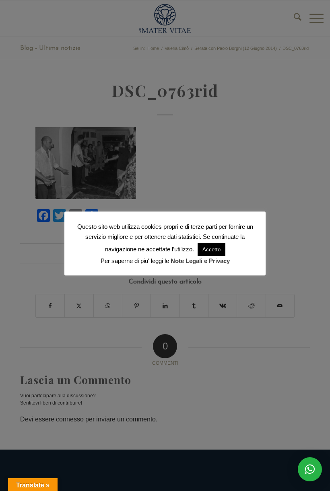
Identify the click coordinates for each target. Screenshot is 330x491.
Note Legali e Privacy (200, 260)
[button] (310, 469)
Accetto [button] (211, 250)
